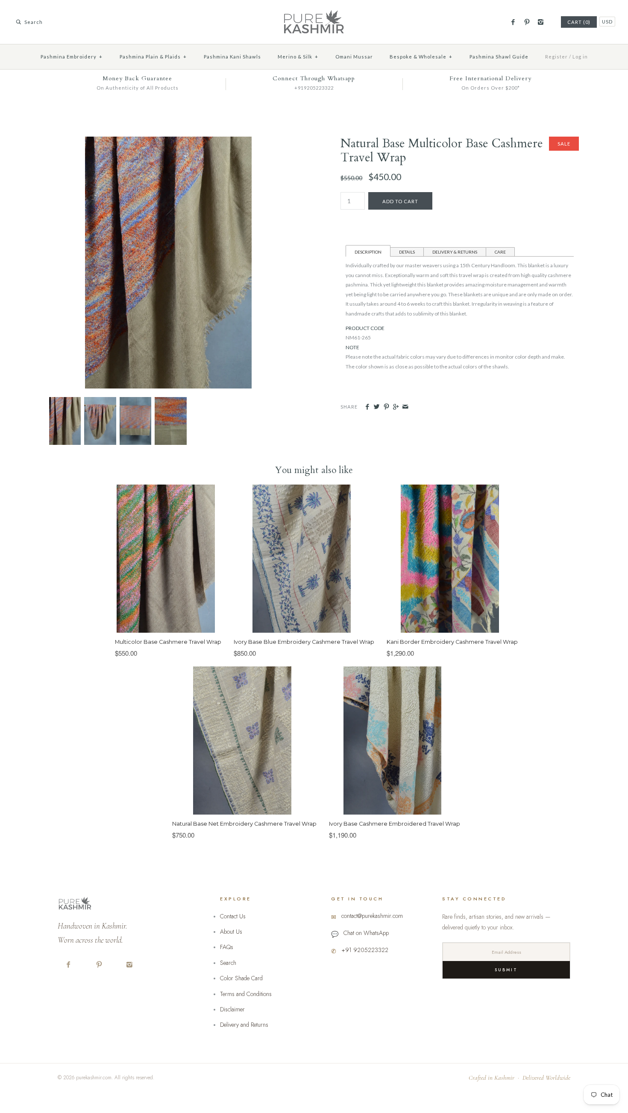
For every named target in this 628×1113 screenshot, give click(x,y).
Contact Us (233, 916)
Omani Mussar (354, 56)
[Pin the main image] (386, 407)
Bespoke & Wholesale (421, 56)
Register (556, 56)
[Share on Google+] (396, 407)
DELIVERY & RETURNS (454, 251)
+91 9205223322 (364, 950)
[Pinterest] (526, 22)
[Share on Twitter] (377, 407)
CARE (500, 251)
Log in (580, 56)
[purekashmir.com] (314, 13)
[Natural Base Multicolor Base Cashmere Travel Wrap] (168, 141)
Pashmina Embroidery (72, 56)
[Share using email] (405, 407)
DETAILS (407, 251)
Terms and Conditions (246, 994)
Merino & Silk (298, 56)
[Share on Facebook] (367, 407)
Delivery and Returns (244, 1024)
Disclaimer (232, 1009)
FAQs (226, 947)
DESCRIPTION (368, 251)
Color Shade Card (241, 978)
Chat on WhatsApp (366, 933)
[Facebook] (513, 22)
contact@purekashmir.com (372, 915)
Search (228, 962)
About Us (231, 931)
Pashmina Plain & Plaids (153, 56)
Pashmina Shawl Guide (499, 56)
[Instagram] (541, 22)
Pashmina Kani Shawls (232, 56)
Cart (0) (578, 22)
